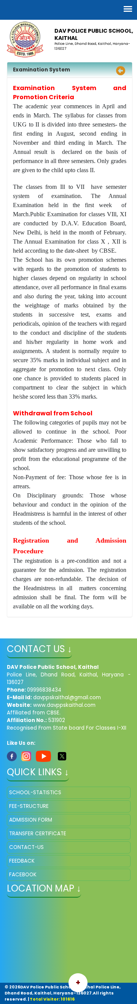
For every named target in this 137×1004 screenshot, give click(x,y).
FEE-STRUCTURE (29, 806)
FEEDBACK (22, 861)
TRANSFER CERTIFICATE (37, 833)
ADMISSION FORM (30, 819)
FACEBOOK (23, 874)
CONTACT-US (26, 847)
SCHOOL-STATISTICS (35, 792)
